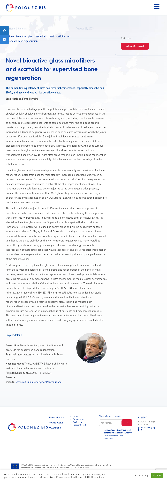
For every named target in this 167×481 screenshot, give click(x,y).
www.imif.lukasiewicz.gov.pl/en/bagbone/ (39, 381)
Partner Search (79, 424)
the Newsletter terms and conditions (118, 435)
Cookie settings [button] (140, 475)
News (75, 416)
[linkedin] (139, 430)
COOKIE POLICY (56, 422)
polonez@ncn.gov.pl (135, 46)
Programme (78, 419)
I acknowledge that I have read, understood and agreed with (118, 434)
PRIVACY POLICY (56, 417)
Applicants (77, 421)
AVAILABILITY (55, 427)
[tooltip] (4, 30)
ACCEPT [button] (157, 475)
